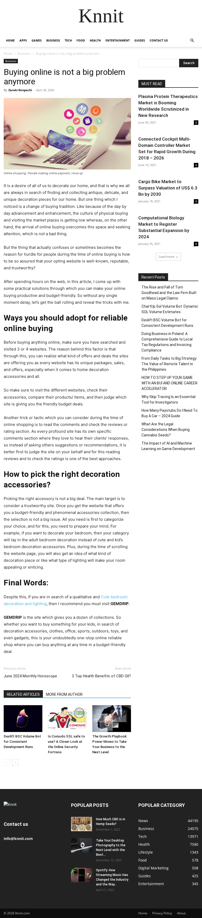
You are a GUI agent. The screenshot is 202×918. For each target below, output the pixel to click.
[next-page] (15, 762)
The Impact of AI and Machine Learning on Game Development (168, 446)
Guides (139, 40)
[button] (192, 40)
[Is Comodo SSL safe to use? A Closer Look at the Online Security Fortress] (67, 718)
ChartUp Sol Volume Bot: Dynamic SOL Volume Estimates (170, 309)
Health (95, 40)
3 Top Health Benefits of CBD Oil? (101, 676)
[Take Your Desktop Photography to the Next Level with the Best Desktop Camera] (81, 845)
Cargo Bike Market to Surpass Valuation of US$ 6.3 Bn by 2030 (167, 188)
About (181, 913)
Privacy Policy (162, 913)
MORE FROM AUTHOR (64, 694)
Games (37, 40)
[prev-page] (7, 762)
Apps (23, 40)
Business (53, 40)
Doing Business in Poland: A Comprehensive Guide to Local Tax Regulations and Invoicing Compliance (167, 342)
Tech (68, 40)
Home (10, 40)
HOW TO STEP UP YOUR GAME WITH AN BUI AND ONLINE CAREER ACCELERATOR (170, 383)
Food (81, 40)
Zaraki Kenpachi (20, 90)
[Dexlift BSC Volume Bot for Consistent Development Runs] (23, 718)
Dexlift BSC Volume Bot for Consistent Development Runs (22, 741)
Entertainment (117, 40)
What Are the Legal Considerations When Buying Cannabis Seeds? (166, 429)
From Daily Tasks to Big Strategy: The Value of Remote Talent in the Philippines (169, 364)
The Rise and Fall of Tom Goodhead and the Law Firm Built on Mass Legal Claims (169, 292)
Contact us (159, 40)
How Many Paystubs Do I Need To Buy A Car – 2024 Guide (170, 413)
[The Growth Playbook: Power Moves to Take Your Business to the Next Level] (111, 718)
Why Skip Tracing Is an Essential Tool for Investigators (168, 399)
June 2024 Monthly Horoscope (30, 676)
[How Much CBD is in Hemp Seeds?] (81, 824)
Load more (166, 256)
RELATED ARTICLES (23, 694)
